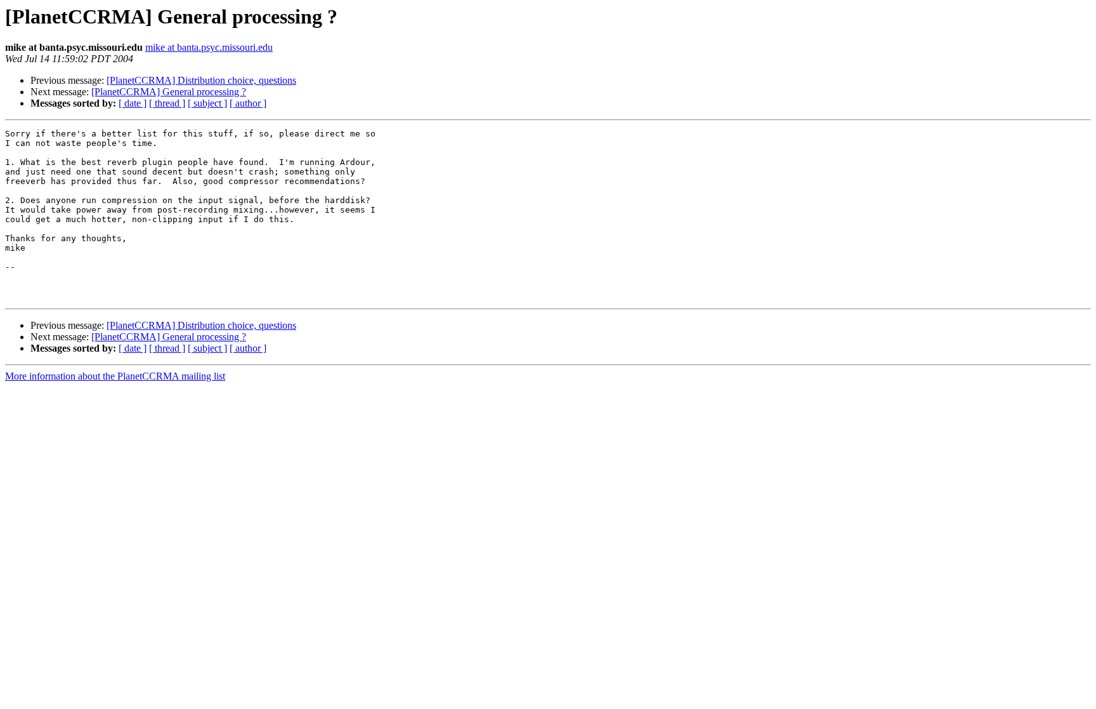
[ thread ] (167, 103)
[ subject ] (207, 103)
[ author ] (248, 103)
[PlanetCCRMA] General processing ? (168, 91)
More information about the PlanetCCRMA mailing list (115, 376)
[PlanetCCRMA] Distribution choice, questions (201, 80)
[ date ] (133, 103)
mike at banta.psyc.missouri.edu (209, 47)
